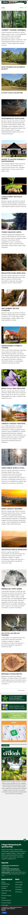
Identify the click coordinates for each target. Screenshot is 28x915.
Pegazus (3, 898)
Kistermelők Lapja (6, 890)
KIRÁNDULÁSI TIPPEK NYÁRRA (11, 589)
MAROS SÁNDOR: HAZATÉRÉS (11, 509)
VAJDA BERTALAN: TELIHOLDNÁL (13, 119)
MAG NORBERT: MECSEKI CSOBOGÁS (10, 309)
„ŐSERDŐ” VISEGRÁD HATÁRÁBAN (13, 30)
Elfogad (4, 912)
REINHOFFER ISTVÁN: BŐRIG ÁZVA (13, 273)
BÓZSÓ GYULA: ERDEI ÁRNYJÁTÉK (13, 389)
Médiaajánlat (18, 889)
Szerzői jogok (18, 884)
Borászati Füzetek (6, 903)
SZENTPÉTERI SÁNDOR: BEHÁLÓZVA (14, 550)
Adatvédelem (18, 882)
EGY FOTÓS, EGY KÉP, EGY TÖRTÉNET (10, 634)
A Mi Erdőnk (4, 905)
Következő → (22, 690)
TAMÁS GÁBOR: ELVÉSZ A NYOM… (13, 468)
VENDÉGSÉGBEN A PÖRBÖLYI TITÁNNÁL (11, 347)
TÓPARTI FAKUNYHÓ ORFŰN (11, 232)
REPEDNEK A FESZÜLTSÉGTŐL (11, 674)
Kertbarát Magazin (6, 895)
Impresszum (18, 887)
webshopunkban (5, 872)
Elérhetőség (18, 892)
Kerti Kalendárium (6, 900)
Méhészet (4, 893)
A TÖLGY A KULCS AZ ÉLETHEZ (12, 93)
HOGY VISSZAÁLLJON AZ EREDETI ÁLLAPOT (13, 68)
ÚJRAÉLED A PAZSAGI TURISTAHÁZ (13, 424)
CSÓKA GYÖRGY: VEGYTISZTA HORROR (11, 198)
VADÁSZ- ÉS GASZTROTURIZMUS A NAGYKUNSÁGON (13, 160)
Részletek (3, 910)
